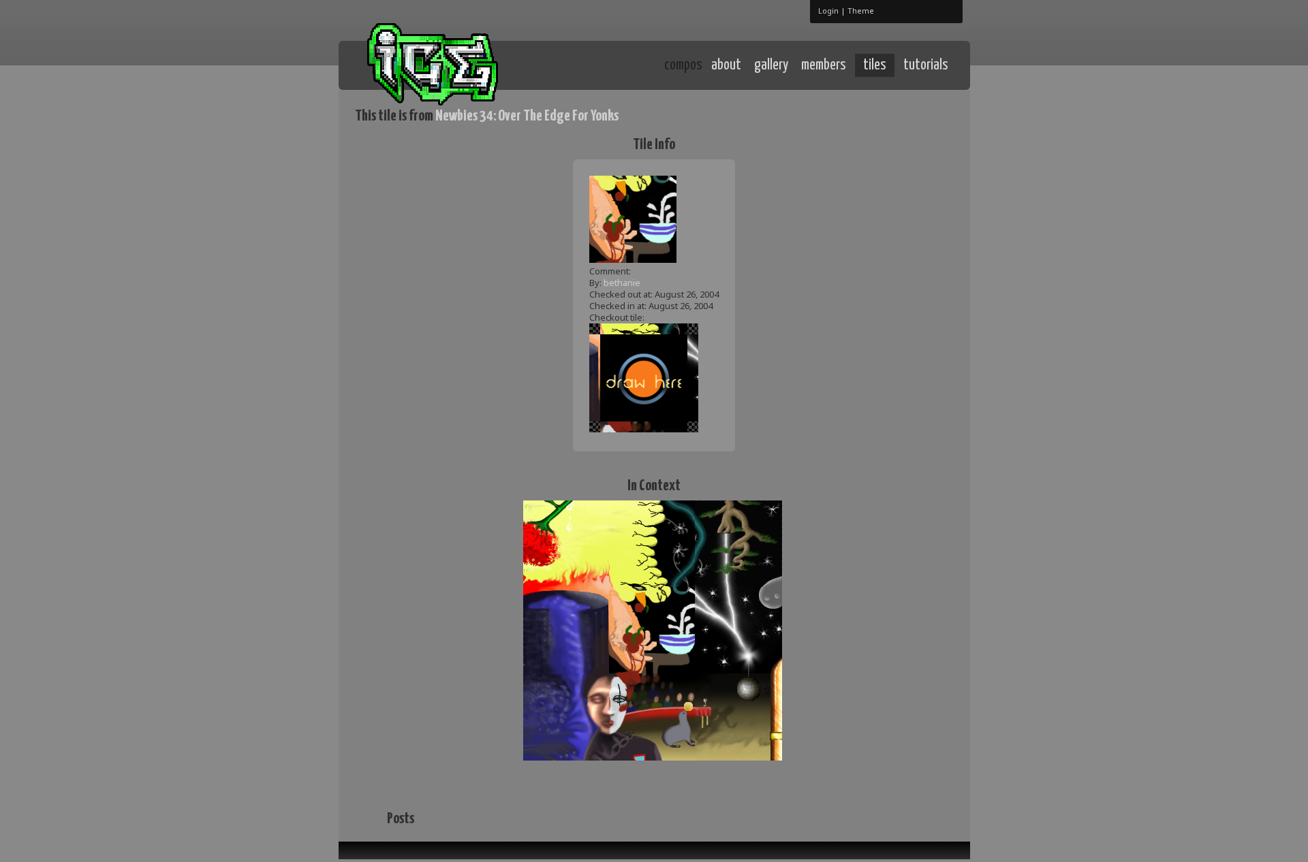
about (726, 65)
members (823, 65)
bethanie (622, 282)
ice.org (455, 64)
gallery (771, 65)
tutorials (925, 65)
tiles (874, 65)
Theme (860, 10)
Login (828, 10)
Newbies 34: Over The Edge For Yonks (527, 116)
